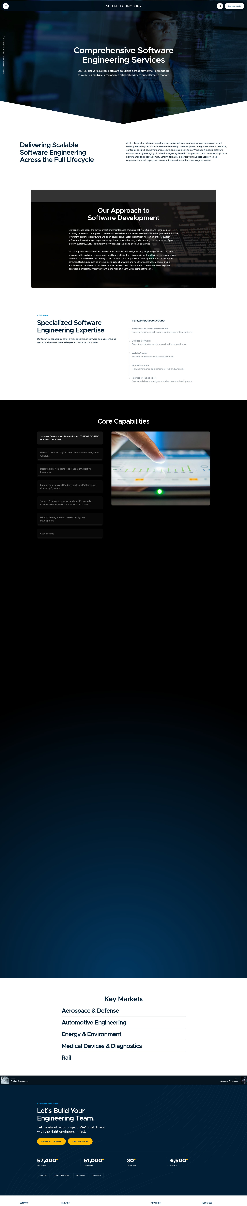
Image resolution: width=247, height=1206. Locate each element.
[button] (70, 438)
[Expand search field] (220, 6)
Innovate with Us (234, 6)
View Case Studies (80, 1141)
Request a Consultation (51, 1141)
